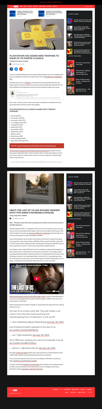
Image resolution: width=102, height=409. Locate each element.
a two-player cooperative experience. (32, 369)
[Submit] (21, 69)
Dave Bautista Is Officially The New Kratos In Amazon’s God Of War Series (82, 36)
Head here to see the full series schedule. (25, 361)
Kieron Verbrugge (15, 64)
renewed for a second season (31, 364)
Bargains (35, 6)
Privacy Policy (82, 392)
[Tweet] (16, 69)
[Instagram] (89, 6)
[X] (87, 6)
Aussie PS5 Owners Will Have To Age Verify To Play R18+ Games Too (82, 28)
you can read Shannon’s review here (39, 233)
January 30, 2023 (55, 322)
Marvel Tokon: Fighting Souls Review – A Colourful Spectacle (83, 72)
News (25, 6)
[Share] (11, 69)
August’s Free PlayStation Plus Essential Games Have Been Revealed (54, 13)
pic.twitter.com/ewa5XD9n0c (24, 330)
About (66, 392)
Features (49, 6)
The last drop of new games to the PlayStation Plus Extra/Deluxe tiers (29, 151)
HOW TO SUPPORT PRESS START (51, 2)
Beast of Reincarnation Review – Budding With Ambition (83, 81)
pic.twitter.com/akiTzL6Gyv (23, 343)
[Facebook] (85, 6)
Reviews (30, 6)
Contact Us (73, 392)
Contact (55, 6)
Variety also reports (22, 353)
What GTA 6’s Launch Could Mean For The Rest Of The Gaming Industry (82, 44)
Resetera (28, 82)
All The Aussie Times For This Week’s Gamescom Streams (82, 20)
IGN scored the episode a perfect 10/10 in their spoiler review (27, 296)
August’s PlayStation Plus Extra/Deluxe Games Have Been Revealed (25, 13)
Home (21, 6)
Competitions (42, 6)
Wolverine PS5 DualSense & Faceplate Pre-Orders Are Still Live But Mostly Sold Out (82, 51)
